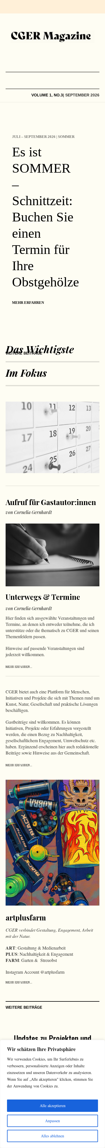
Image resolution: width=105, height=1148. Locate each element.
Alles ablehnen (52, 1135)
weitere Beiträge (24, 353)
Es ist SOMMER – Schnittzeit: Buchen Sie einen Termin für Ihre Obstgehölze (45, 216)
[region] (52, 1094)
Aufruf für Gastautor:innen (51, 502)
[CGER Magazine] (53, 36)
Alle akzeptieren (53, 1105)
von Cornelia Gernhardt (29, 512)
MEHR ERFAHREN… (19, 667)
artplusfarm (26, 917)
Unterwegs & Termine (43, 597)
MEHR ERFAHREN (28, 302)
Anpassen (52, 1120)
